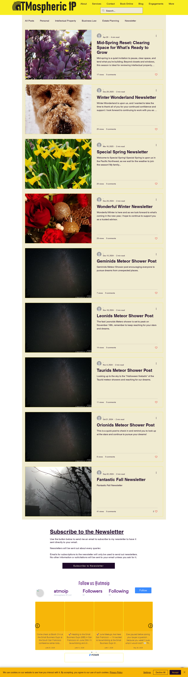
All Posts (29, 20)
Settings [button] (147, 672)
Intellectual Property (65, 20)
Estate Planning (110, 20)
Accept (175, 672)
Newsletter (130, 20)
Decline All (160, 672)
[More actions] (157, 36)
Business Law (89, 20)
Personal (44, 20)
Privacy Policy (116, 672)
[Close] (184, 672)
